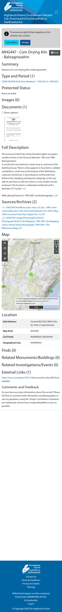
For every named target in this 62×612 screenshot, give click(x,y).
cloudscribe (31, 600)
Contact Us (31, 577)
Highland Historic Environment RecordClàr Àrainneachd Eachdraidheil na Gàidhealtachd (28, 19)
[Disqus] (31, 449)
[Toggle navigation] (56, 12)
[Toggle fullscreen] (56, 242)
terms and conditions (42, 301)
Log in (31, 604)
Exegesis (27, 593)
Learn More (11, 42)
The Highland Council (39, 609)
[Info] (5, 253)
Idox (37, 593)
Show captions (11, 113)
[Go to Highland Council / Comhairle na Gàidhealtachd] (13, 6)
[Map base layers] (5, 248)
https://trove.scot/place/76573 (16, 378)
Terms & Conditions (31, 580)
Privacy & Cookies (31, 584)
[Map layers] (5, 243)
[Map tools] (5, 258)
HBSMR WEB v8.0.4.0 (37, 597)
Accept (25, 42)
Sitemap (31, 587)
